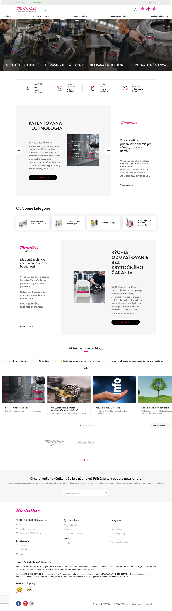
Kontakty (152, 3)
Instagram (24, 549)
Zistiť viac (43, 177)
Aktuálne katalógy (71, 525)
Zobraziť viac (159, 425)
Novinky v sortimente (18, 360)
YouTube (23, 554)
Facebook (23, 545)
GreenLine (44, 360)
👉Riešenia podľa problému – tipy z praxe (80, 360)
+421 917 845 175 (22, 2)
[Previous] (18, 150)
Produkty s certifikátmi (118, 538)
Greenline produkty (117, 533)
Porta (85, 367)
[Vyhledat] (46, 10)
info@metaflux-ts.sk (39, 2)
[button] (80, 425)
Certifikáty (68, 529)
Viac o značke (126, 185)
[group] (23, 397)
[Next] (108, 150)
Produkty (113, 525)
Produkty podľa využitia (119, 542)
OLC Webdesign (149, 604)
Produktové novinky (117, 529)
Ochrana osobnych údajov (74, 533)
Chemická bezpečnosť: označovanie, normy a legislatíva (137, 360)
